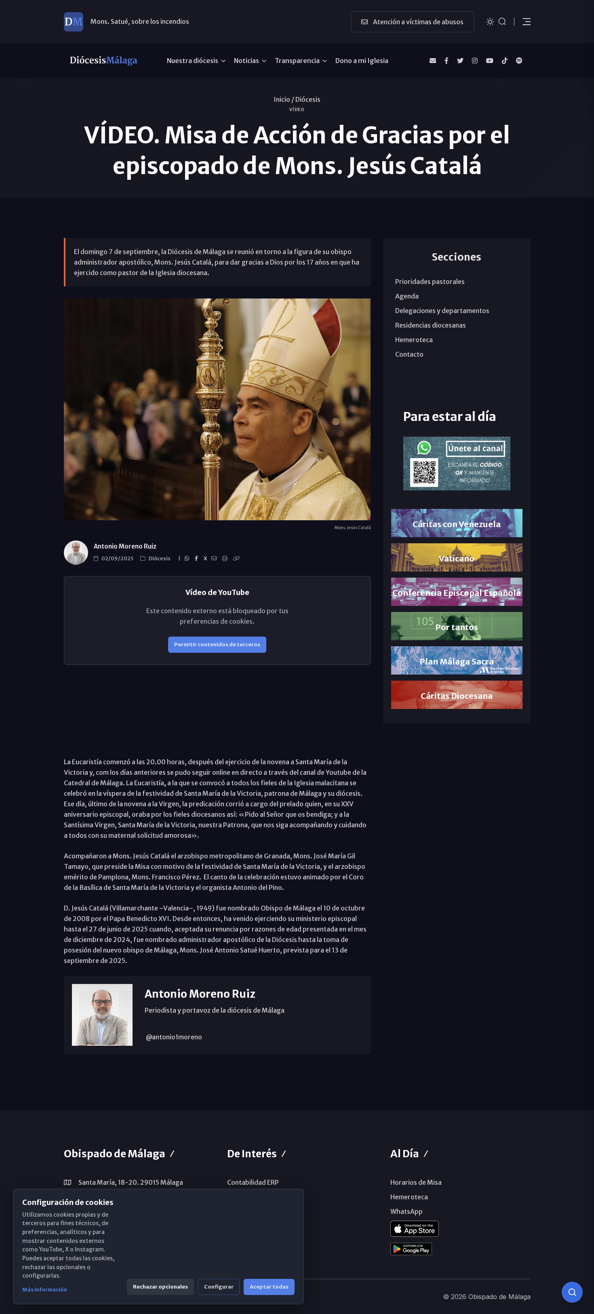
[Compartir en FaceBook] (197, 558)
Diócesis (307, 99)
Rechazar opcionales (160, 1286)
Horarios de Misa (416, 1182)
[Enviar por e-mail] (215, 558)
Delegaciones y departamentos (442, 311)
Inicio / (284, 99)
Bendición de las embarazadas (136, 21)
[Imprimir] (226, 558)
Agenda (407, 296)
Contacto (409, 354)
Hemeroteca (414, 340)
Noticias (246, 61)
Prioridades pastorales (430, 282)
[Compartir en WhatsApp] (188, 558)
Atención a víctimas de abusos (417, 22)
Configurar (219, 1286)
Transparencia (297, 61)
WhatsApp (406, 1211)
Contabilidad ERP (253, 1182)
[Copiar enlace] (237, 558)
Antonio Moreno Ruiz (125, 546)
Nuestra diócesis (192, 61)
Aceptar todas (269, 1286)
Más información (44, 1289)
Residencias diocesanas (430, 325)
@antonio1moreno (173, 1037)
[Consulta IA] (572, 1292)
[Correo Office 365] (433, 61)
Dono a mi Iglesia (361, 61)
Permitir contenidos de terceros (217, 644)
